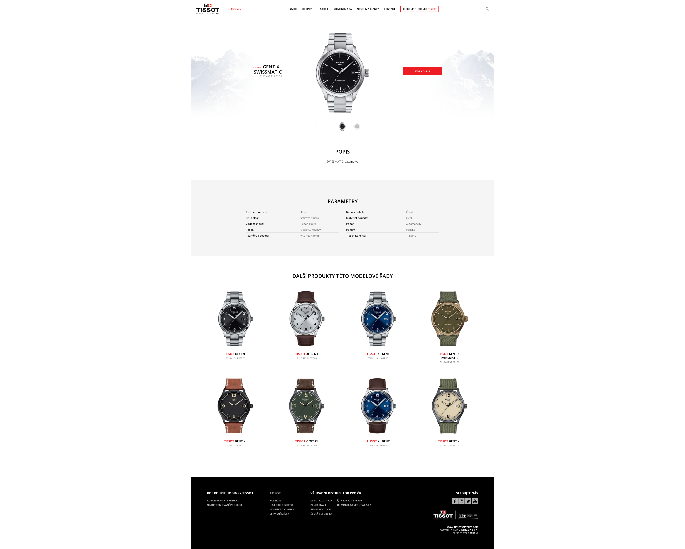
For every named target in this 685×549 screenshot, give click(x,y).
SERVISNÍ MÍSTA (343, 9)
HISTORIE (323, 9)
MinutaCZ (236, 9)
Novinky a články (282, 509)
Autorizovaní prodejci (223, 500)
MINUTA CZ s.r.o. (468, 530)
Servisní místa (279, 514)
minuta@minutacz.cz (356, 505)
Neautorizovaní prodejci (224, 505)
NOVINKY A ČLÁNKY (368, 9)
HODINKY (307, 9)
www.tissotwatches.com (462, 527)
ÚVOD (293, 9)
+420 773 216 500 (351, 500)
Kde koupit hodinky (419, 9)
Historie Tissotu (281, 505)
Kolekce (275, 500)
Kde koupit (422, 71)
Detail (235, 360)
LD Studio (472, 533)
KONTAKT (389, 9)
